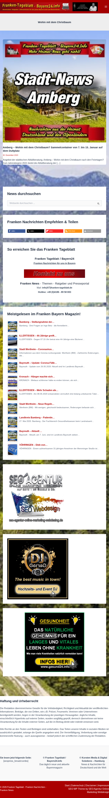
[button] (16, 231)
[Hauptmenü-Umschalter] (106, 7)
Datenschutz (77, 785)
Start (67, 785)
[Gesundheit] (54, 642)
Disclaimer (90, 785)
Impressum (103, 785)
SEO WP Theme (76, 789)
